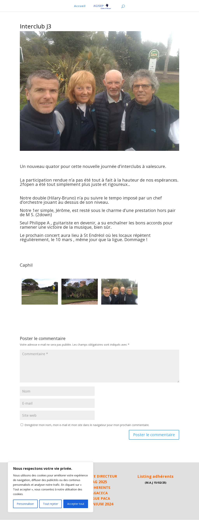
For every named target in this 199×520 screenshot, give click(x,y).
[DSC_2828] (119, 304)
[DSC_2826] (40, 304)
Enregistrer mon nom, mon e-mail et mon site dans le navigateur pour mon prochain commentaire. (86, 425)
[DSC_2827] (79, 304)
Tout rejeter (50, 504)
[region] (50, 487)
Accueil (80, 6)
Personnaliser (25, 504)
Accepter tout (75, 504)
